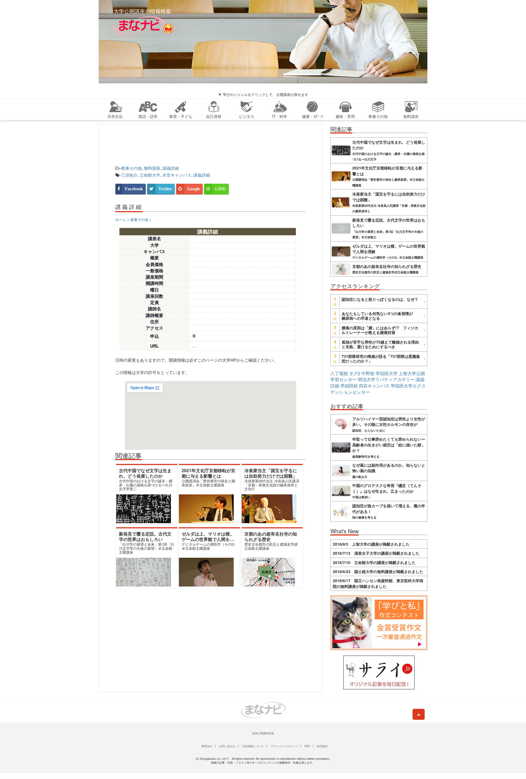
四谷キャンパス (374, 386)
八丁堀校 (339, 373)
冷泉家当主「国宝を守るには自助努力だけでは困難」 (270, 473)
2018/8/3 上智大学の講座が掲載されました (371, 544)
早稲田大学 (387, 373)
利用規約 (322, 746)
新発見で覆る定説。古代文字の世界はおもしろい (145, 536)
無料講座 (152, 168)
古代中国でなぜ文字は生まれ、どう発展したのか (145, 473)
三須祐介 (129, 175)
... (194, 345)
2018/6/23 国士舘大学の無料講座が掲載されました (378, 571)
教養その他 (131, 168)
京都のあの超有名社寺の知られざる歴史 (270, 536)
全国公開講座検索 (263, 733)
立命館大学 (150, 175)
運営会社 (206, 746)
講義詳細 (170, 168)
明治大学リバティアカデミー (386, 379)
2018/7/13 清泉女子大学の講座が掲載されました (376, 553)
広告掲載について (253, 746)
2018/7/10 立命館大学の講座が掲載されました (374, 562)
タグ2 (354, 373)
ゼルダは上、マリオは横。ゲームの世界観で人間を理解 (208, 539)
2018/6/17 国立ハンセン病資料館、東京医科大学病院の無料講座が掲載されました (378, 583)
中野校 (368, 373)
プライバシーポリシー (284, 746)
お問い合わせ (227, 746)
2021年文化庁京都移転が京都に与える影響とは (208, 473)
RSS (307, 746)
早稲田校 (349, 386)
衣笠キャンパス (176, 175)
